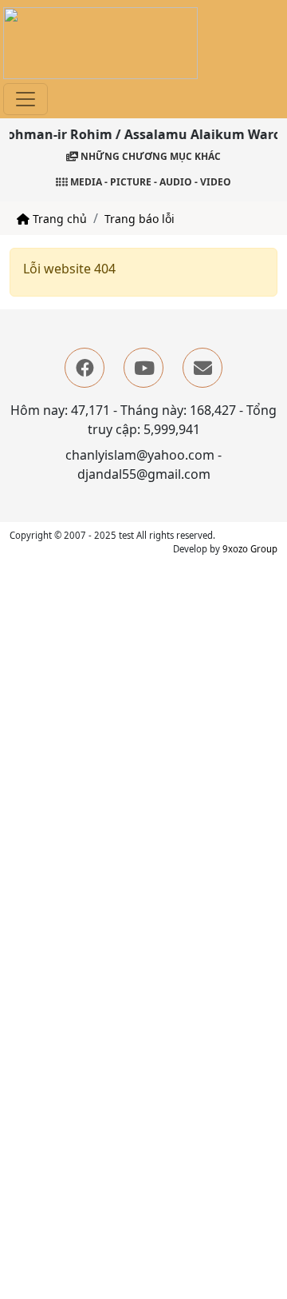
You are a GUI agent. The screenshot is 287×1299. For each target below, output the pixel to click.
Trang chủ (58, 218)
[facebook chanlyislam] (84, 368)
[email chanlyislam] (202, 368)
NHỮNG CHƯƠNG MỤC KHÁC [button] (149, 156)
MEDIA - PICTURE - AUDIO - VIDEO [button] (149, 182)
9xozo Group (249, 549)
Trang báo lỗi (139, 218)
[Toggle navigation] (25, 99)
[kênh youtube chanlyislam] (143, 368)
